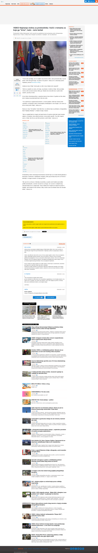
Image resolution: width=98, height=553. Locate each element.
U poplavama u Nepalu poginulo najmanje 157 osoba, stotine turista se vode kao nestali (76, 46)
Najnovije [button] (7, 3)
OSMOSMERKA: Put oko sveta (40, 392)
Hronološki (62, 243)
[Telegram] (20, 95)
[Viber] (14, 95)
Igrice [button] (31, 3)
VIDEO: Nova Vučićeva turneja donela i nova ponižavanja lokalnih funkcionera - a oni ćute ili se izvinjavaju (48, 524)
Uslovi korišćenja (36, 548)
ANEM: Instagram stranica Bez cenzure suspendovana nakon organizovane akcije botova (47, 338)
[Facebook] (14, 93)
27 (37, 527)
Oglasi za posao (72, 119)
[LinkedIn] (78, 548)
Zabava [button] (51, 3)
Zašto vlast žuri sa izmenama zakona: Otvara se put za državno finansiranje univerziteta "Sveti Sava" (47, 408)
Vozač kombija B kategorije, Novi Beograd (75, 128)
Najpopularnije (72, 61)
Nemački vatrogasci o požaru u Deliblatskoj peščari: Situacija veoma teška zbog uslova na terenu (46, 460)
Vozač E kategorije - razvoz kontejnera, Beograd (74, 125)
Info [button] (18, 3)
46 (37, 517)
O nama (15, 548)
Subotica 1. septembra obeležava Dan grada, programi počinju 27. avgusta (76, 37)
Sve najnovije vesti (79, 57)
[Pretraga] (85, 1)
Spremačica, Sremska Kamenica (75, 133)
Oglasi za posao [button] (40, 3)
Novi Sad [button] (13, 3)
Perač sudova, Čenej (73, 143)
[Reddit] (20, 93)
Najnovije (71, 26)
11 (37, 401)
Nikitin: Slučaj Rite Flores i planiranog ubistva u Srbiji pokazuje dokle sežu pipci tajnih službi (47, 535)
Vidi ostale (80, 115)
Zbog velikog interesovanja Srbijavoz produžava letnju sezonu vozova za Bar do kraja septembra (47, 327)
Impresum (30, 548)
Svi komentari (38, 297)
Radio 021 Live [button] (24, 3)
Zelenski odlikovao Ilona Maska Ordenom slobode (76, 34)
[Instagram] (71, 548)
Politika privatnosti (44, 548)
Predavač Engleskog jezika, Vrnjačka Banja (76, 136)
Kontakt (25, 548)
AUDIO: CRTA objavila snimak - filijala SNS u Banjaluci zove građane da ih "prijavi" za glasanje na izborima (48, 493)
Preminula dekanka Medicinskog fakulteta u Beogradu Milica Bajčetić (58, 317)
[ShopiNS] (96, 1)
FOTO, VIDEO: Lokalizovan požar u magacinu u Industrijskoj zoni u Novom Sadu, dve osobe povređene (43, 317)
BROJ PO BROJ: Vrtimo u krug (40, 384)
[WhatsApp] (17, 95)
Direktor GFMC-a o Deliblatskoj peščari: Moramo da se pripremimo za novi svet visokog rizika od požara (47, 350)
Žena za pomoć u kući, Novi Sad (75, 141)
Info (17, 83)
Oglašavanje (20, 548)
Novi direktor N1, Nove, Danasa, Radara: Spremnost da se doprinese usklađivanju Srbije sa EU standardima (48, 441)
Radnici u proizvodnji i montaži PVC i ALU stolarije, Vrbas (76, 121)
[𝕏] (17, 93)
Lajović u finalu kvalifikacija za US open (76, 55)
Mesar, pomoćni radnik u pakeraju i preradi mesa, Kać (76, 131)
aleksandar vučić (27, 237)
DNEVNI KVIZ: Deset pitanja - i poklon (42, 400)
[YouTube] (81, 548)
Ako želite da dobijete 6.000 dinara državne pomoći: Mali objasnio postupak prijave (28, 317)
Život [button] (46, 3)
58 (37, 495)
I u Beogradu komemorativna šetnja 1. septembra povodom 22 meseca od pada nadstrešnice (48, 430)
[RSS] (83, 548)
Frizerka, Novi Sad (72, 145)
